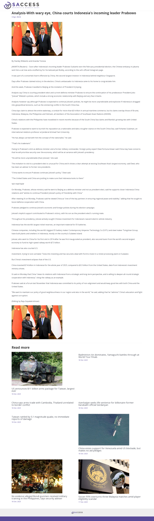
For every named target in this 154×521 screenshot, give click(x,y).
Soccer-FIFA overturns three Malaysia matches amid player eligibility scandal (109, 497)
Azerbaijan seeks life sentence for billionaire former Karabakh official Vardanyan (106, 403)
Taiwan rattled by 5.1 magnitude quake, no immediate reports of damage (40, 418)
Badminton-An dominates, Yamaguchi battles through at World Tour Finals (108, 356)
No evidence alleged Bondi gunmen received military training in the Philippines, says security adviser (39, 497)
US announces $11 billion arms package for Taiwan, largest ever (43, 389)
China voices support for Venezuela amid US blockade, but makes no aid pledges (109, 449)
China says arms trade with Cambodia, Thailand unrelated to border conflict (42, 403)
